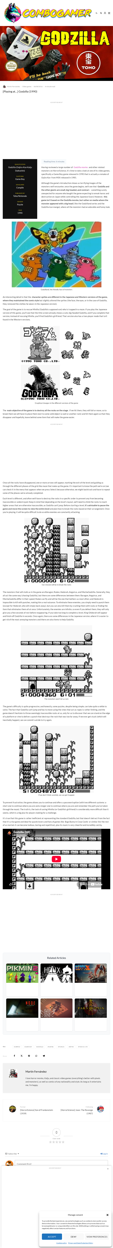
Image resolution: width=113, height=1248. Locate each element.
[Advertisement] (56, 135)
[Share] (14, 1056)
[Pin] (29, 1056)
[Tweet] (22, 1056)
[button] (107, 1215)
